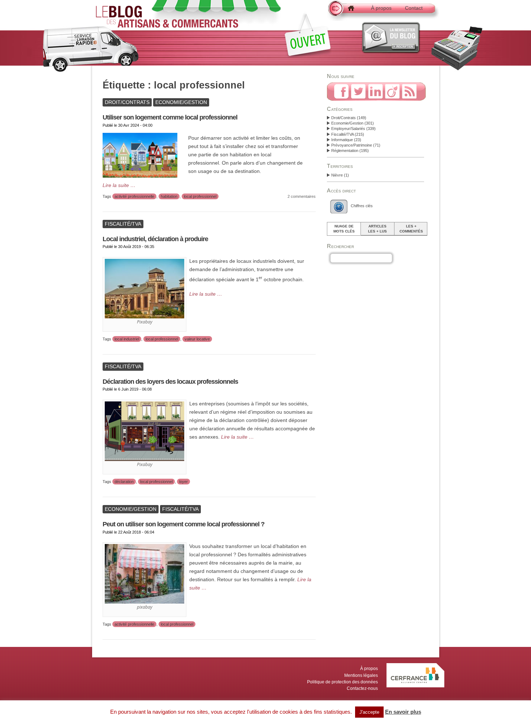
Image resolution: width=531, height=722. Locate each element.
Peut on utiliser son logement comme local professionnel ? (183, 524)
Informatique (342, 140)
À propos (381, 8)
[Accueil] (345, 12)
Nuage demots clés (344, 228)
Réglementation (344, 150)
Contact (414, 8)
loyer (183, 481)
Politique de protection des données (342, 681)
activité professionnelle (134, 196)
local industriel (127, 339)
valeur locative (197, 339)
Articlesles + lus (377, 228)
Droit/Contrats (343, 118)
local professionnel (200, 196)
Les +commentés (411, 228)
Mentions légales (361, 675)
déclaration (124, 481)
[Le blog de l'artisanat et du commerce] (167, 24)
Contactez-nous (362, 688)
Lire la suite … (119, 185)
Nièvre (337, 175)
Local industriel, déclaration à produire (155, 239)
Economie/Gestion (347, 123)
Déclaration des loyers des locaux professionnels (170, 381)
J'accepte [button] (369, 712)
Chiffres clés (362, 206)
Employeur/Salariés (348, 128)
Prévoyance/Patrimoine (351, 145)
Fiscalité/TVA (342, 134)
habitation (169, 196)
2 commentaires (302, 196)
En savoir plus (403, 712)
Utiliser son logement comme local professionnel (170, 117)
